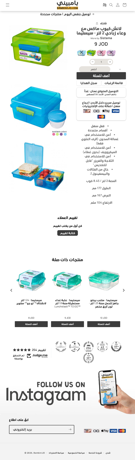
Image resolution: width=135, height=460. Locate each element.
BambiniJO (39, 452)
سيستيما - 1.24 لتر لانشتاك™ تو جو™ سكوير (31, 302)
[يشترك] (70, 429)
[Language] (104, 5)
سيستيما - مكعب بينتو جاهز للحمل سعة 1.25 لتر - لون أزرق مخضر (104, 303)
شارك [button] (103, 23)
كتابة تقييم (67, 233)
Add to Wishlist (114, 83)
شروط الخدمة (95, 452)
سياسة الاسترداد (56, 452)
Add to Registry (89, 83)
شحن (108, 452)
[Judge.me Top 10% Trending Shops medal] (88, 358)
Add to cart (31, 324)
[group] (81, 53)
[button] (8, 5)
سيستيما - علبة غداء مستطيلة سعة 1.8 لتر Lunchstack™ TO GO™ (67, 303)
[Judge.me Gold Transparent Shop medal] (74, 346)
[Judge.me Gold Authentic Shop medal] (61, 346)
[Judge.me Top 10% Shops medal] (116, 346)
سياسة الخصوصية (76, 452)
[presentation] (11, 290)
